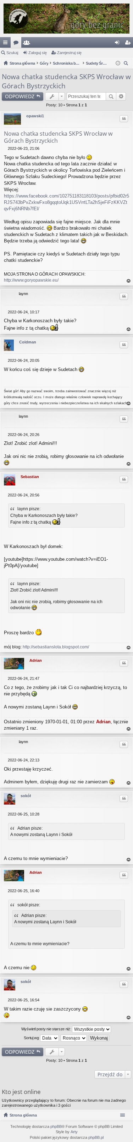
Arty (74, 1132)
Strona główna (23, 1115)
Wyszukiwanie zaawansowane (121, 96)
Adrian (35, 660)
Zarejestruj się (69, 53)
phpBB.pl (96, 1137)
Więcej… (7, 44)
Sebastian (30, 477)
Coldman (27, 342)
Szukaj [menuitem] (126, 64)
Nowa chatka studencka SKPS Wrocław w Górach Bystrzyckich (58, 137)
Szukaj (12, 53)
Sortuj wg (32, 1037)
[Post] (6, 148)
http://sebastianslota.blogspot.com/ (56, 646)
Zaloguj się (37, 53)
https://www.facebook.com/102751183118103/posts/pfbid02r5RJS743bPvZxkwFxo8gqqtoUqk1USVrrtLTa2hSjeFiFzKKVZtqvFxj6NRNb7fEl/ (66, 202)
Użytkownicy (28, 44)
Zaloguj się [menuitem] (118, 44)
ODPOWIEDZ (19, 96)
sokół (26, 796)
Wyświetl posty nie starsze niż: (46, 1028)
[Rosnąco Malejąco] (74, 1038)
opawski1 (35, 116)
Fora (17, 44)
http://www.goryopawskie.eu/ (31, 280)
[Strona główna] (66, 18)
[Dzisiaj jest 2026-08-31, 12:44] (118, 63)
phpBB (56, 1126)
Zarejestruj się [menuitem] (129, 44)
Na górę (129, 281)
